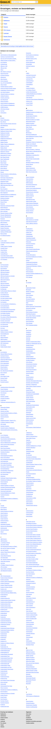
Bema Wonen (4, 168)
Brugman (3, 218)
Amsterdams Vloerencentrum (7, 90)
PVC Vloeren (7, 30)
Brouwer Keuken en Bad (6, 213)
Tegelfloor (28, 443)
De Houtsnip (3, 302)
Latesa (27, 86)
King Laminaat (4, 682)
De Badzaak (3, 289)
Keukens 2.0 (3, 641)
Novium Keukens (30, 208)
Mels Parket (29, 147)
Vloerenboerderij (30, 624)
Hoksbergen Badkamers (6, 479)
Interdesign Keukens (5, 524)
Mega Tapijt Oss (30, 138)
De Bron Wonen (4, 292)
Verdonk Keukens (30, 581)
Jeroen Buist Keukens (6, 555)
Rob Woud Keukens (31, 314)
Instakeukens (4, 522)
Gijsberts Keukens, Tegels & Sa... (8, 420)
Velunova (28, 579)
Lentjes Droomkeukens (31, 92)
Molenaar (28, 160)
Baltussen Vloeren (5, 151)
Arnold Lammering (5, 97)
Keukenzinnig (4, 678)
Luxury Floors (29, 105)
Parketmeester (29, 236)
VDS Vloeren (29, 575)
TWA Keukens (29, 503)
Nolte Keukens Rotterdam (32, 203)
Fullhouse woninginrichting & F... (8, 402)
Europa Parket (4, 378)
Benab (2, 172)
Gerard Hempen (4, 414)
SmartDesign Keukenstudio (32, 393)
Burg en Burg (4, 233)
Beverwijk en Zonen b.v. (6, 179)
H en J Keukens (4, 435)
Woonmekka (29, 676)
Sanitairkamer (29, 347)
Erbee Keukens (4, 368)
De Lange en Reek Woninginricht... (9, 317)
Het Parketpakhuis (5, 468)
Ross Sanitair (29, 323)
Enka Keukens (4, 367)
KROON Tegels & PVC (31, 58)
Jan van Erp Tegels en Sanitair (8, 548)
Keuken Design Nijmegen (7, 577)
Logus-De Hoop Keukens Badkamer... (35, 99)
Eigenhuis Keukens (5, 357)
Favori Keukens (4, 389)
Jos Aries (3, 563)
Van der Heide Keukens (31, 531)
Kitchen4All (3, 684)
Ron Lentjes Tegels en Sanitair (33, 315)
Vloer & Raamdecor (30, 607)
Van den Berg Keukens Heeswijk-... (34, 525)
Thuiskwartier (29, 462)
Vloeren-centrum (30, 622)
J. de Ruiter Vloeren (5, 542)
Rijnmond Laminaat (30, 308)
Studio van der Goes (31, 418)
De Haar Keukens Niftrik (6, 298)
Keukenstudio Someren (6, 661)
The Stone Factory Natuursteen (33, 458)
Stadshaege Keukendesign (32, 405)
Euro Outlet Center (5, 376)
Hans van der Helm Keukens (7, 444)
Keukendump (4, 615)
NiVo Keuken (29, 197)
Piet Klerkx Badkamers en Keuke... (34, 256)
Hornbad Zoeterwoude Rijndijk (8, 487)
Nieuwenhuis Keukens (31, 190)
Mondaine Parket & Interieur (32, 162)
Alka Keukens (4, 79)
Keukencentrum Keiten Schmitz (8, 600)
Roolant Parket (29, 319)
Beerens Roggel (4, 164)
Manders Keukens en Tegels (32, 119)
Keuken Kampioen (5, 583)
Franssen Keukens (5, 398)
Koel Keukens (4, 699)
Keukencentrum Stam (6, 605)
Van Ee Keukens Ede (31, 555)
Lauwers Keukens (30, 88)
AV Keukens (3, 112)
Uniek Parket (29, 514)
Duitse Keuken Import (6, 346)
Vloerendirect (29, 626)
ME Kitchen (28, 132)
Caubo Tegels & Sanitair (6, 246)
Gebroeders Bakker (5, 407)
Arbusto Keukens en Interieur (7, 94)
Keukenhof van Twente (6, 622)
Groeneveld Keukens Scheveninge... (9, 429)
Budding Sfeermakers (6, 226)
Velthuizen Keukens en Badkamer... (34, 577)
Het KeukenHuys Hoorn (6, 463)
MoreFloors (28, 166)
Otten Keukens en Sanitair (32, 219)
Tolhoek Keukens (30, 477)
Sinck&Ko (28, 388)
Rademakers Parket (30, 287)
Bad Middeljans (4, 125)
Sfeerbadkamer (29, 379)
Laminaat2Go (29, 82)
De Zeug (3, 328)
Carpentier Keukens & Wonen (8, 242)
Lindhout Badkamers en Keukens (34, 93)
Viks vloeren (29, 594)
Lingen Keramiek (30, 95)
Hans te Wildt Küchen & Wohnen (8, 442)
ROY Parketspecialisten (31, 325)
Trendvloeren (29, 496)
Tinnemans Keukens (31, 473)
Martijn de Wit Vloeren (31, 125)
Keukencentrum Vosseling (7, 607)
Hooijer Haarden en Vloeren (7, 485)
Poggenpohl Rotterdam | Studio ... (34, 266)
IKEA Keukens (4, 516)
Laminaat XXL (29, 78)
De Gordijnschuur (5, 294)
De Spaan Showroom (6, 318)
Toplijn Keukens (30, 484)
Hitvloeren (3, 476)
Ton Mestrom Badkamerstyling (33, 479)
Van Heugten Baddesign (32, 562)
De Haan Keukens (5, 296)
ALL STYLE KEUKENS (6, 82)
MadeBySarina (29, 114)
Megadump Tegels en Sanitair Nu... (34, 142)
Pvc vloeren (3, 723)
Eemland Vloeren (5, 355)
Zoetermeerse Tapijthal (31, 705)
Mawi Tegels (29, 127)
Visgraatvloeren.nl (30, 601)
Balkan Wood (4, 147)
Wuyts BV (28, 683)
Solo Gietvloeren (30, 399)
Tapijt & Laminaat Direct (31, 436)
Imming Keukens (4, 520)
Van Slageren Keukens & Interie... (34, 570)
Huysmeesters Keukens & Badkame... (9, 498)
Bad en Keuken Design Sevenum (8, 123)
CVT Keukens (4, 259)
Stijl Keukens (29, 410)
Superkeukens (29, 423)
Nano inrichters (29, 179)
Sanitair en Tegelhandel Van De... (34, 343)
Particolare (28, 241)
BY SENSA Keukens (5, 235)
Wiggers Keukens (30, 657)
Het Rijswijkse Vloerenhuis (7, 470)
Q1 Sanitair (28, 282)
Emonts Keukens (5, 365)
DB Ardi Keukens (5, 274)
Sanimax (28, 337)
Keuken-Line (4, 589)
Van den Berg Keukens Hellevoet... (34, 527)
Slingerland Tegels (30, 392)
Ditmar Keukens (4, 337)
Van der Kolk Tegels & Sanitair (33, 534)
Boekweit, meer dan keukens (7, 190)
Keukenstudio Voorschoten (7, 669)
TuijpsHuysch (29, 499)
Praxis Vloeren (29, 269)
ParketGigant (29, 234)
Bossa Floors (4, 202)
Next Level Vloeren (30, 186)
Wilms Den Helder (30, 661)
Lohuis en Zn (29, 101)
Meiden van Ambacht (31, 143)
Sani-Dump (28, 330)
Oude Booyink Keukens (31, 221)
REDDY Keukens (30, 291)
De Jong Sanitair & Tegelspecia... (8, 304)
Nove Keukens (29, 207)
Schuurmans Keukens (31, 369)
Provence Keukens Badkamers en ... (34, 273)
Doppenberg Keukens (6, 341)
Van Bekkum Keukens (31, 523)
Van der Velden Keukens (32, 545)
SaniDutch (28, 336)
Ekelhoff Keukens (5, 361)
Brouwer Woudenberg (6, 216)
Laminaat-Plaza (29, 80)
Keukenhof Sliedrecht (6, 620)
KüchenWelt (29, 64)
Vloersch (28, 635)
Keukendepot (4, 613)
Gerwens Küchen (5, 416)
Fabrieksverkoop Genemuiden (8, 387)
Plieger (27, 260)
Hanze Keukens (4, 446)
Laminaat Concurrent (31, 75)
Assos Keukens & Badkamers (8, 103)
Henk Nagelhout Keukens (7, 455)
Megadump (28, 140)
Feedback (28, 717)
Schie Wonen (29, 362)
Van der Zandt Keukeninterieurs (33, 549)
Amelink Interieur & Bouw (6, 86)
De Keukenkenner (5, 305)
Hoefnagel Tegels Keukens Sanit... (9, 478)
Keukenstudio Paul (5, 656)
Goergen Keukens (5, 426)
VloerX (27, 639)
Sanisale (28, 339)
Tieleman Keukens (30, 466)
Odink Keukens (29, 217)
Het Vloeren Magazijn (6, 472)
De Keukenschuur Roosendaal (8, 309)
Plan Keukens (29, 258)
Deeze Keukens (4, 330)
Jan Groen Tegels (5, 544)
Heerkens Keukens (5, 452)
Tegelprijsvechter (30, 451)
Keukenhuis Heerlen (5, 624)
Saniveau (28, 354)
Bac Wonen (3, 121)
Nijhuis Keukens (30, 195)
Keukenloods (4, 633)
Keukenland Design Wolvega (7, 628)
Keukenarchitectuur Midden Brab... (9, 592)
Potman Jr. (28, 267)
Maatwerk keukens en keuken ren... (34, 112)
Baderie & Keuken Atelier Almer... (8, 129)
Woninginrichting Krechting (32, 672)
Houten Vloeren (8, 36)
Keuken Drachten (5, 579)
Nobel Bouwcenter (30, 199)
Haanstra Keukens (5, 437)
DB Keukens (4, 281)
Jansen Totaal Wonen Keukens (8, 552)
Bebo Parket (3, 162)
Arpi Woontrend (4, 99)
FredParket (3, 400)
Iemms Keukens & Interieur (7, 511)
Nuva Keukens (29, 212)
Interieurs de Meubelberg (6, 526)
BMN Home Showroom (6, 183)
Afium (2, 69)
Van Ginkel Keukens (31, 560)
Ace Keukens (4, 62)
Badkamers (7, 20)
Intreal (2, 531)
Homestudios (4, 483)
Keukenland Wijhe (5, 631)
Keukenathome (4, 594)
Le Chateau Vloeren (31, 90)
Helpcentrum (29, 719)
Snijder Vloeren (29, 397)
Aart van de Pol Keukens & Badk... (9, 58)
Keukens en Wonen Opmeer (7, 643)
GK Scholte (3, 424)
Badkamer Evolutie (5, 133)
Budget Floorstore (5, 228)
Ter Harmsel (29, 455)
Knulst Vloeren (4, 695)
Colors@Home (4, 253)
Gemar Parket (4, 409)
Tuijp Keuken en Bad (31, 498)
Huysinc (2, 496)
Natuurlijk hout (29, 180)
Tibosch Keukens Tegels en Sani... (34, 464)
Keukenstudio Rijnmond (6, 659)
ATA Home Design (5, 109)
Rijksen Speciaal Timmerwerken (33, 306)
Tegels (5, 23)
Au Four (2, 110)
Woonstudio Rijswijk (31, 679)
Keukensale (3, 645)
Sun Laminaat (29, 421)
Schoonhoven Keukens (31, 364)
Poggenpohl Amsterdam (31, 262)
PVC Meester (29, 277)
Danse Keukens (4, 266)
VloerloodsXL (29, 631)
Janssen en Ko (4, 553)
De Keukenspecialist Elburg (7, 311)
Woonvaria (28, 681)
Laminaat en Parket (30, 77)
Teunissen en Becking (31, 457)
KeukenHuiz (3, 626)
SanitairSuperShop (30, 349)
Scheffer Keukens (30, 360)
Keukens (6, 17)
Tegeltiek (28, 453)
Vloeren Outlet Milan (31, 616)
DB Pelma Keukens (5, 285)
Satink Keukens (29, 356)
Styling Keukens (30, 420)
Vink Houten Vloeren (31, 598)
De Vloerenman (4, 324)
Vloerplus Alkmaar (30, 633)
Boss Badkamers (5, 200)
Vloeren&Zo (29, 620)
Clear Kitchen (4, 250)
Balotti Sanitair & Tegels (6, 149)
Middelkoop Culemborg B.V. (32, 155)
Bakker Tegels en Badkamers (7, 144)
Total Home (28, 488)
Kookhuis (3, 704)
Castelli (2, 244)
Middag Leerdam (30, 153)
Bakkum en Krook (5, 146)
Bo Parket (3, 187)
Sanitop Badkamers (30, 352)
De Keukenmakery (5, 307)
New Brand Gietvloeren (31, 184)
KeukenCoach (4, 609)
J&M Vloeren (4, 539)
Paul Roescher (29, 245)
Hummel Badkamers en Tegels (8, 493)
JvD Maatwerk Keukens (6, 570)
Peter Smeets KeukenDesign (33, 249)
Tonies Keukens (30, 483)
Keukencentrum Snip (5, 604)
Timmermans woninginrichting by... (34, 470)
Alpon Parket (4, 84)
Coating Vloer (4, 252)
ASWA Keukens (4, 107)
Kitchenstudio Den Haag (6, 686)
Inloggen (28, 715)
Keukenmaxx (4, 635)
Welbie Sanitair (29, 655)
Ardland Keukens (5, 96)
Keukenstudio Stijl (5, 663)
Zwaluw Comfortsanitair (31, 706)
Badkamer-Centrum (5, 134)
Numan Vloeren (29, 210)
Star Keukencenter (30, 406)
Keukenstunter (4, 671)
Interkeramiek (4, 528)
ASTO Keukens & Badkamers (8, 105)
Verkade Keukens (30, 588)
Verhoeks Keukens (30, 586)
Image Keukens (4, 518)
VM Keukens (29, 641)
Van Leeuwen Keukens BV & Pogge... (35, 566)
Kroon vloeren (29, 60)
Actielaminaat (4, 64)
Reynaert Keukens (30, 299)
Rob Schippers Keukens (32, 312)
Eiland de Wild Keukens (6, 359)
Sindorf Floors (29, 390)
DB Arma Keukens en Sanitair (8, 276)
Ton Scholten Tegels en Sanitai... (33, 481)
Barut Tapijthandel (5, 159)
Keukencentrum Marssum (7, 602)
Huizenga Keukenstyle (6, 491)
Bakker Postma (4, 142)
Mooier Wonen (29, 164)
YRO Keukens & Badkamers (32, 696)
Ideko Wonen (4, 509)
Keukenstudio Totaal (5, 665)
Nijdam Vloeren (29, 193)
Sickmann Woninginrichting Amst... (34, 380)
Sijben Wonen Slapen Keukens (33, 386)
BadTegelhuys (4, 140)
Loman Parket (29, 103)
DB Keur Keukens (5, 283)
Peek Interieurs (29, 247)
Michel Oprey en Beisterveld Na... (34, 151)
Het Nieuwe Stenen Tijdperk (7, 466)
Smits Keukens (29, 395)
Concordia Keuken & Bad (7, 255)
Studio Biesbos (29, 414)
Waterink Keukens (30, 651)
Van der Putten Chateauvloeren (33, 538)
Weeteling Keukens (30, 653)
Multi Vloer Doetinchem (31, 171)
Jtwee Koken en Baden (6, 568)
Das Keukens (4, 268)
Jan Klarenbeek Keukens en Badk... (9, 546)
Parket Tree (28, 232)
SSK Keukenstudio (30, 401)
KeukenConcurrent (5, 611)
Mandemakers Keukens (31, 115)
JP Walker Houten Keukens (7, 565)
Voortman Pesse (30, 644)
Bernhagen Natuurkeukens (7, 177)
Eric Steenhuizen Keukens (7, 370)
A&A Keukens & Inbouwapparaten (9, 54)
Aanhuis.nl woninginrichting (7, 56)
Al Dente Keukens (5, 75)
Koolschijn (28, 53)
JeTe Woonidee (4, 557)
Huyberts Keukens (5, 494)
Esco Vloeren (4, 372)
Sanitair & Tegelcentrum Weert (33, 341)
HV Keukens (4, 500)
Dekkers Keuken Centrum (7, 331)
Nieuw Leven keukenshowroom (33, 188)
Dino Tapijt (3, 335)
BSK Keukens (4, 222)
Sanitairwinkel (29, 351)
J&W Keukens (4, 540)
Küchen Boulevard (30, 62)
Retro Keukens (29, 295)
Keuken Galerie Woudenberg (7, 581)
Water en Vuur (29, 650)
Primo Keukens (29, 271)
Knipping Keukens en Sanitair (8, 693)
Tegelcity (28, 440)
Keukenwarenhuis (5, 676)
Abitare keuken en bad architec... (8, 60)
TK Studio (28, 475)
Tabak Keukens (29, 434)
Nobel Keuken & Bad (31, 201)
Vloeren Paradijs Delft (31, 618)
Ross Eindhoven (30, 321)
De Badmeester (4, 287)
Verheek (28, 585)
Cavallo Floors (4, 248)
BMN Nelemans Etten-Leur (7, 185)
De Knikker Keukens (5, 313)
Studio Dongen (29, 416)
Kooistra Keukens (5, 702)
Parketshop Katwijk (30, 238)
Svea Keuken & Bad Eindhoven (33, 427)
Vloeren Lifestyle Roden (31, 614)
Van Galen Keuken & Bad (32, 558)
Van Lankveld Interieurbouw (32, 564)
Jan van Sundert (4, 550)
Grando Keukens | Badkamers (8, 428)
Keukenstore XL (4, 646)
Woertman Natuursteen (31, 668)
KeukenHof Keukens (5, 618)
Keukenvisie (3, 674)
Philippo (28, 253)
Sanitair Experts (30, 345)
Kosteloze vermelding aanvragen (34, 721)
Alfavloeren (3, 77)
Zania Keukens (29, 701)
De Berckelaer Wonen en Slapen (8, 290)
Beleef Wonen (4, 166)
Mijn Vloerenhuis (30, 157)
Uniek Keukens (29, 510)
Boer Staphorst (4, 192)
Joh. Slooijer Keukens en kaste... (8, 559)
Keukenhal (3, 617)
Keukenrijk (3, 639)
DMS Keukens (4, 339)
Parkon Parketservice (31, 240)
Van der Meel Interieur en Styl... (33, 536)
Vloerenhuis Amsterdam (31, 627)
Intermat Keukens (5, 530)
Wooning (28, 674)
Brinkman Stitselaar (5, 209)
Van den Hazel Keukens (31, 529)
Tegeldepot (28, 442)
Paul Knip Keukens (30, 243)
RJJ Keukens (29, 310)
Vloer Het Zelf (29, 611)
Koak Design (4, 697)
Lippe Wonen (29, 97)
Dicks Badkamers (5, 333)
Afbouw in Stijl (4, 66)
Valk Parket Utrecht (30, 521)
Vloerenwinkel (29, 629)
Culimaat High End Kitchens (7, 257)
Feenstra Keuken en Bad (6, 391)
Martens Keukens (30, 123)
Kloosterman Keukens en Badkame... (9, 689)
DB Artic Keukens (5, 277)
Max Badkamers (30, 129)
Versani (28, 590)
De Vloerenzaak (4, 326)
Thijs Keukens (29, 460)
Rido (27, 302)
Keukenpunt (3, 637)
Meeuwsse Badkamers (31, 134)
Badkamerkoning (5, 136)
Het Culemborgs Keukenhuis (7, 459)
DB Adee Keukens (5, 270)
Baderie (2, 127)
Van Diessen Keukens (31, 551)
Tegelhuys (28, 449)
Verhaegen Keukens (31, 583)
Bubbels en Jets (4, 224)
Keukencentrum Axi (5, 598)
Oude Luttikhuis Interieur (32, 223)
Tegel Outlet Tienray (30, 438)
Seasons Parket (30, 371)
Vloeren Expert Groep (31, 613)
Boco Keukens (4, 188)
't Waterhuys (29, 432)
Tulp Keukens (29, 501)
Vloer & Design (29, 603)
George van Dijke (5, 411)
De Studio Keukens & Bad (7, 322)
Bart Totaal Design (5, 157)
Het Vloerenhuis (4, 474)
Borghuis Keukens (5, 198)
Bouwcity (3, 203)
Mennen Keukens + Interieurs (33, 149)
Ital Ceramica (4, 533)
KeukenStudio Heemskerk (7, 654)
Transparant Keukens (31, 490)
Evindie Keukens (5, 382)
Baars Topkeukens (5, 119)
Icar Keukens (4, 507)
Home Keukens (4, 481)
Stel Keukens (29, 408)
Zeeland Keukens (30, 703)
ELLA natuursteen (5, 363)
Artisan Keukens (4, 101)
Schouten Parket (30, 367)
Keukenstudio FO (5, 652)
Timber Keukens (30, 468)
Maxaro (28, 130)
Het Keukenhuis (4, 461)
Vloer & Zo (28, 609)
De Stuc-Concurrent (5, 320)
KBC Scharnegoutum (6, 576)
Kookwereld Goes (5, 706)
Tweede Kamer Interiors (31, 505)
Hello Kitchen (4, 453)
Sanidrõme (28, 334)
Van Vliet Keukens (30, 573)
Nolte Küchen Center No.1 (32, 205)
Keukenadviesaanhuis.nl (6, 590)
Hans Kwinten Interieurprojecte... (8, 438)
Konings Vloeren (4, 700)
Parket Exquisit (29, 230)
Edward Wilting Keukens (6, 354)
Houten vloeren (4, 717)
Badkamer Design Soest (6, 131)
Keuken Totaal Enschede (6, 585)
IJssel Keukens (4, 513)
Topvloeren (28, 486)
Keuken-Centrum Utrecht (6, 587)
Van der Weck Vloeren (31, 547)
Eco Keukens (4, 352)
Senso (27, 375)
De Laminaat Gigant (5, 315)
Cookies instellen (30, 723)
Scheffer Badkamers (31, 358)
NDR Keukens (29, 182)
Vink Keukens (29, 600)
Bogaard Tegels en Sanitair (7, 196)
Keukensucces (4, 673)
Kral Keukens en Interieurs (32, 54)
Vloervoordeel (29, 637)
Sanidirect (28, 332)
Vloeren (6, 27)
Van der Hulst (29, 532)
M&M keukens (29, 110)
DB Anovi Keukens (5, 272)
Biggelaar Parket (4, 181)
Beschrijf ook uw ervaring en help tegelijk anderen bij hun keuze (17, 46)
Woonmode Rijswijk (30, 678)
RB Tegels (28, 289)
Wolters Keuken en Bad (31, 670)
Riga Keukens (29, 304)
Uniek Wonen (29, 516)
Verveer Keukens (30, 592)
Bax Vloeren (3, 161)
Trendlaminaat (29, 494)
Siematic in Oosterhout (31, 384)
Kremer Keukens (30, 56)
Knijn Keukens (4, 691)
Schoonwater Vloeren (31, 365)
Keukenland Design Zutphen (7, 630)
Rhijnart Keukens (30, 300)
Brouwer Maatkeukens (6, 215)
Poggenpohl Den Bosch (31, 264)
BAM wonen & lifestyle (6, 153)
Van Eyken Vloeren (30, 557)
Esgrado (3, 374)
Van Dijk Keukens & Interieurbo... (34, 553)
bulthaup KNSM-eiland (6, 231)
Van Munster (29, 568)
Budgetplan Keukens (5, 230)
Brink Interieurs (4, 207)
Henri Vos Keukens (5, 457)
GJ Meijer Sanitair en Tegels (7, 422)
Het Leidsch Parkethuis (6, 465)
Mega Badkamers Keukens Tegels (34, 136)
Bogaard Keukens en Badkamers (8, 194)
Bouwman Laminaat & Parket (7, 205)
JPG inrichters (4, 567)
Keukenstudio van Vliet (6, 667)
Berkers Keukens (5, 175)
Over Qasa (28, 713)
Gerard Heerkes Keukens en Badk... (9, 413)
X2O (27, 688)
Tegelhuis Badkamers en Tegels (33, 445)
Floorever (3, 394)
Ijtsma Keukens (4, 515)
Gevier (2, 418)
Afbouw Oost (4, 68)
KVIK (27, 68)
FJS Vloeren (3, 392)
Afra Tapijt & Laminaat (6, 71)
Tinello (27, 471)
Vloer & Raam (29, 605)
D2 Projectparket (4, 264)
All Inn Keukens (4, 81)
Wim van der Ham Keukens (32, 663)
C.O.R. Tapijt (4, 240)
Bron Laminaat (4, 211)
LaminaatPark (29, 84)
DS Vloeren (3, 345)
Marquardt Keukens (30, 121)
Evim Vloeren (4, 380)
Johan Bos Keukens (5, 561)
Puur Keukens (29, 275)
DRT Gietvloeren (4, 343)
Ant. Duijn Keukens (5, 92)
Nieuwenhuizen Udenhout (32, 192)
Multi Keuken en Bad (31, 170)
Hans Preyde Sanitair (6, 440)
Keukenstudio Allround (6, 648)
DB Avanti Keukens (5, 279)
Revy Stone (29, 297)
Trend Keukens (29, 492)
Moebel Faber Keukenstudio (32, 158)
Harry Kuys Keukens (5, 448)
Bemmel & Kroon (5, 170)
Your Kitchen (29, 694)
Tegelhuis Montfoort (30, 447)
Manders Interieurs (30, 117)
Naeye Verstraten (30, 177)
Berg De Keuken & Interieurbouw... (9, 174)
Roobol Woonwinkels (31, 317)
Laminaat (6, 33)
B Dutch (2, 118)
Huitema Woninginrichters (7, 489)
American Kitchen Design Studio (8, 88)
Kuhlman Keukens (30, 66)
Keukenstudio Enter (5, 650)
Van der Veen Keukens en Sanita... (34, 542)
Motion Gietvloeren (30, 168)
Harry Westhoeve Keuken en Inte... (9, 450)
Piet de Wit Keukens (31, 254)
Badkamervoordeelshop (6, 138)
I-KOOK (2, 505)
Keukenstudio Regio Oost (7, 658)
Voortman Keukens (30, 642)
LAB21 (27, 73)
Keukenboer (3, 596)
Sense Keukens (30, 373)
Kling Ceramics (4, 687)
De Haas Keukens (5, 300)
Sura (27, 425)
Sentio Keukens (30, 377)
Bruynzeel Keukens (5, 220)
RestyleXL (28, 293)
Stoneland (28, 412)
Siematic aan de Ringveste (32, 382)
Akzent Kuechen (4, 73)
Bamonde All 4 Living (6, 155)
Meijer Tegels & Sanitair (31, 145)
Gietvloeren (7, 39)
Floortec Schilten (4, 396)
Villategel (28, 596)
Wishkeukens (29, 665)
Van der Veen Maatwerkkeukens (33, 544)
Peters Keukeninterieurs (31, 251)
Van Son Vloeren (30, 572)
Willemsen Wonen (30, 659)
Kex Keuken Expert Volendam (8, 680)
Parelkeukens (29, 228)
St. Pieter (28, 403)
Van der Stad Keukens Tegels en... (34, 540)
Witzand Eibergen (30, 666)
